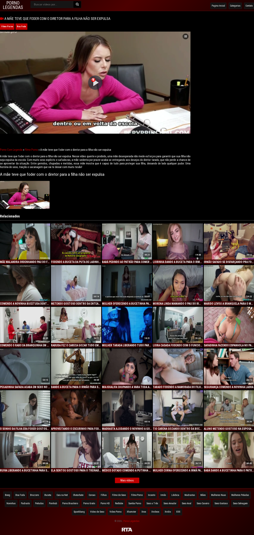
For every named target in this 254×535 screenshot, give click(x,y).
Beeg (7, 495)
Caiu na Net (62, 495)
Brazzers (34, 495)
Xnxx (143, 511)
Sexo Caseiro (203, 503)
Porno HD (105, 503)
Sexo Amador (170, 503)
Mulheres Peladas (240, 495)
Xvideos (155, 511)
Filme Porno (7, 26)
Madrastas (190, 495)
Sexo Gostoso (221, 503)
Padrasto (25, 503)
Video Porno (115, 511)
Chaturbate (78, 495)
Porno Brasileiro (70, 503)
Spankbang (79, 511)
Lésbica (175, 495)
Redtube (119, 503)
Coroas (92, 495)
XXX (178, 511)
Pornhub (53, 503)
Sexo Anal (186, 503)
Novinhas (11, 503)
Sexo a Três (152, 503)
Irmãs (163, 495)
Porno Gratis (89, 503)
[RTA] (127, 530)
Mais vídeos (127, 480)
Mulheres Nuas (218, 495)
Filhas (104, 495)
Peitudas (39, 503)
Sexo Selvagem (240, 503)
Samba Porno (134, 503)
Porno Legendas (131, 521)
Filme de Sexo (119, 495)
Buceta (47, 495)
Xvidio (168, 511)
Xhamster (131, 511)
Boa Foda (21, 26)
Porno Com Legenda (11, 149)
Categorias (235, 5)
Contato (249, 5)
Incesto (151, 495)
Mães (203, 495)
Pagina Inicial (218, 5)
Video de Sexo (97, 511)
